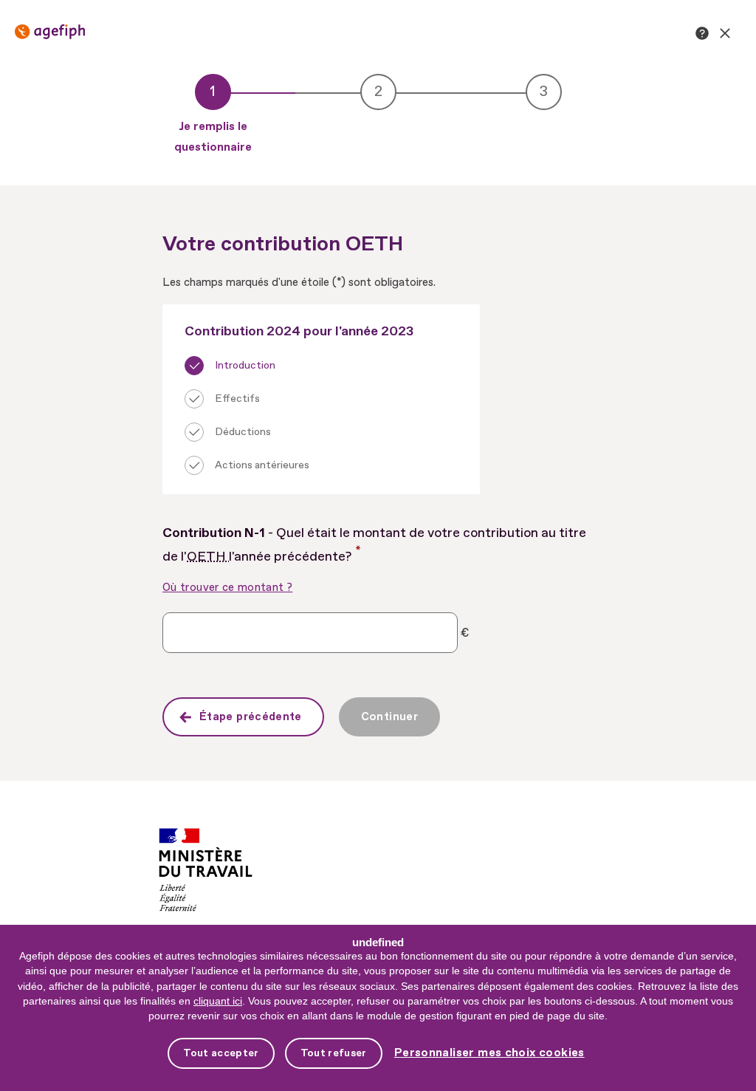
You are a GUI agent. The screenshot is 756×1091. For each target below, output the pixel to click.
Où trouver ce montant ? (227, 588)
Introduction (245, 365)
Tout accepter (220, 1053)
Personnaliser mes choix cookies (489, 1053)
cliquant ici (217, 1001)
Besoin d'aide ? (702, 33)
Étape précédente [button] (250, 717)
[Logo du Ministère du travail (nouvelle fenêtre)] (205, 845)
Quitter (725, 33)
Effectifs (237, 398)
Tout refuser (333, 1053)
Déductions (243, 431)
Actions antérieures (262, 465)
